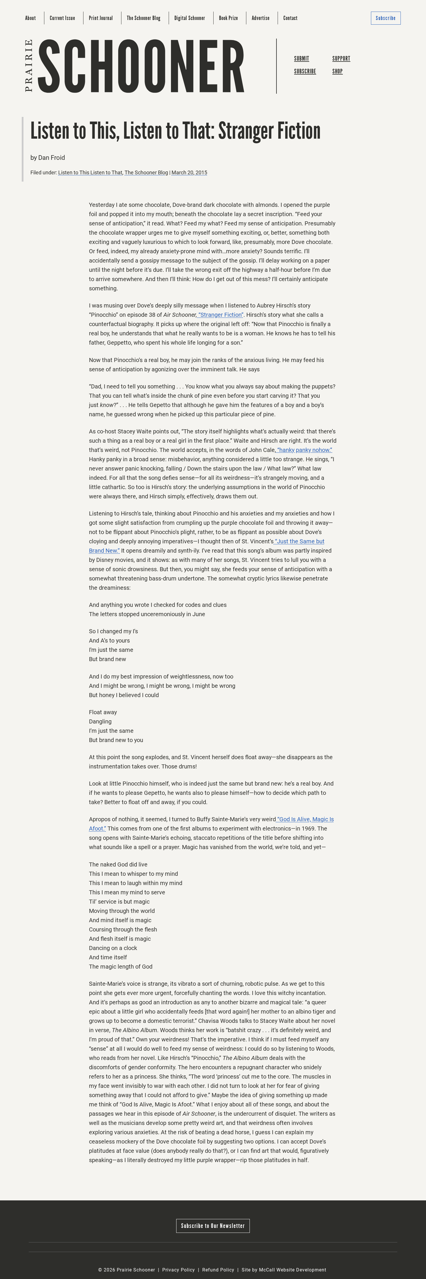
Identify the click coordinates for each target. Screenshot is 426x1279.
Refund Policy (218, 1270)
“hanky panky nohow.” (304, 449)
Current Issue (62, 18)
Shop (337, 71)
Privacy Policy (178, 1270)
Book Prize (228, 18)
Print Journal (101, 18)
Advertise (261, 18)
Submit (301, 58)
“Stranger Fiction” (220, 314)
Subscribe (386, 18)
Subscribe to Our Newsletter (213, 1226)
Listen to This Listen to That (90, 172)
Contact (290, 18)
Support (341, 58)
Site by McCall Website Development (284, 1270)
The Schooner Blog (144, 18)
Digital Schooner (189, 18)
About (30, 18)
